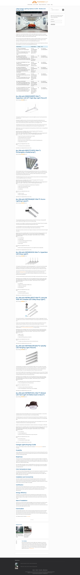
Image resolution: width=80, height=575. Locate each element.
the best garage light (38, 446)
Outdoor (48, 4)
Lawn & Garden (35, 4)
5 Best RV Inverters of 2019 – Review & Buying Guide (28, 563)
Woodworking (30, 4)
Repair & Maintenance (42, 4)
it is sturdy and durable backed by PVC (27, 327)
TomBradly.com (31, 548)
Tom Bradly (28, 516)
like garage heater (23, 271)
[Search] (63, 10)
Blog (51, 4)
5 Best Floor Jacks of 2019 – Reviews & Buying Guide (28, 566)
